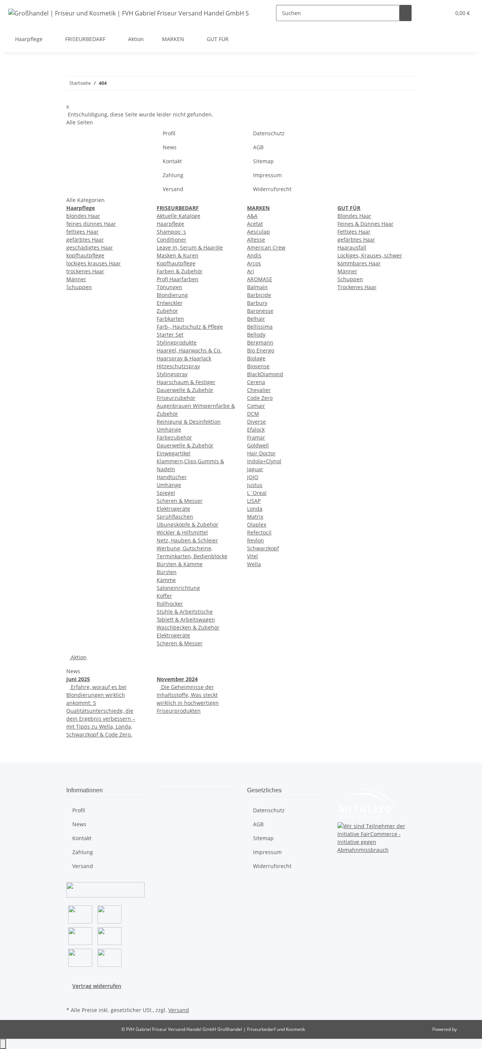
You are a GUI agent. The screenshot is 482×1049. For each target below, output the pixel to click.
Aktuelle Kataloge (178, 215)
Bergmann (260, 342)
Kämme (166, 579)
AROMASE (259, 279)
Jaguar (255, 469)
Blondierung (172, 295)
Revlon (255, 540)
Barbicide (259, 295)
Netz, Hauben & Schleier (187, 540)
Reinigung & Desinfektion (189, 421)
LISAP (254, 500)
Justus (254, 485)
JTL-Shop (467, 1029)
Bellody (256, 334)
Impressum (267, 175)
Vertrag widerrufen (96, 985)
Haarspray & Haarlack (184, 358)
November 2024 (177, 679)
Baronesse (260, 310)
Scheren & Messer (180, 500)
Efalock (256, 429)
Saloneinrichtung (178, 587)
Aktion (78, 657)
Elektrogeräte (173, 508)
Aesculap (258, 231)
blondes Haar (83, 215)
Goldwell (258, 445)
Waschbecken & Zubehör (188, 627)
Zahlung (173, 175)
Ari (250, 271)
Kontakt (172, 161)
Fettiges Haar (354, 231)
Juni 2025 (78, 679)
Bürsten (167, 572)
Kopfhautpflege (176, 263)
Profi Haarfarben (177, 279)
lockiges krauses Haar (93, 263)
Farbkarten (170, 318)
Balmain (257, 287)
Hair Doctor (261, 453)
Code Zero (260, 397)
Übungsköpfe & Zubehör (187, 524)
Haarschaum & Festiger (186, 382)
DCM (253, 413)
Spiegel (166, 492)
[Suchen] (406, 13)
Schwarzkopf (263, 548)
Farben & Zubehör (180, 271)
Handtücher (172, 477)
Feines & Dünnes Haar (365, 223)
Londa (254, 508)
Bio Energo (260, 350)
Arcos (254, 263)
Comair (256, 405)
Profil (169, 133)
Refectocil (259, 532)
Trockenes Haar (357, 287)
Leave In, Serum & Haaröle (190, 247)
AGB (258, 147)
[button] (430, 13)
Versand (173, 189)
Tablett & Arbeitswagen (186, 619)
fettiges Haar (82, 231)
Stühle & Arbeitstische (185, 611)
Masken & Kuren (177, 255)
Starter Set (170, 334)
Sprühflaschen (175, 516)
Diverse (256, 421)
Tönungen (169, 287)
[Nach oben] (3, 1044)
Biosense (258, 366)
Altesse (256, 239)
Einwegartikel (174, 453)
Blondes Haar (354, 215)
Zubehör (167, 310)
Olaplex (256, 524)
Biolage (256, 358)
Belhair (256, 318)
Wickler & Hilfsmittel (182, 532)
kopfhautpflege (85, 255)
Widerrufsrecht (272, 189)
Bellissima (260, 326)
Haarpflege (170, 223)
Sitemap (263, 161)
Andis (254, 255)
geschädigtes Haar (89, 247)
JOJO (252, 477)
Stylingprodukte (177, 342)
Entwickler (170, 302)
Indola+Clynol (264, 461)
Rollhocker (170, 603)
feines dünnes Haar (91, 223)
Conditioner (171, 239)
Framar (256, 437)
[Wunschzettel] (442, 13)
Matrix (255, 516)
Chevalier (259, 390)
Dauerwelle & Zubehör (185, 390)
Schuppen (79, 287)
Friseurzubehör (176, 397)
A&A (252, 215)
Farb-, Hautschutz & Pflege (190, 326)
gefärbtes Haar (85, 239)
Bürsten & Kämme (180, 564)
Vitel (252, 556)
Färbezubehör (174, 437)
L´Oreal (257, 492)
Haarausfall (351, 247)
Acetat (255, 223)
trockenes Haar (85, 271)
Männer (76, 279)
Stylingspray (172, 374)
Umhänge (169, 429)
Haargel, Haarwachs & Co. (189, 350)
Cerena (256, 382)
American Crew (266, 247)
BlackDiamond (265, 374)
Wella (254, 564)
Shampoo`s (171, 231)
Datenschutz (269, 133)
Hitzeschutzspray (178, 366)
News (170, 147)
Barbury (257, 302)
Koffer (164, 595)
